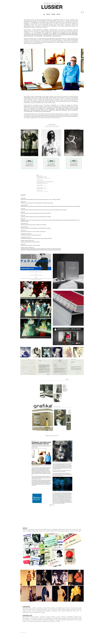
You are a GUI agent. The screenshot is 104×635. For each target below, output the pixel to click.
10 (57, 435)
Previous (19, 149)
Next (85, 149)
